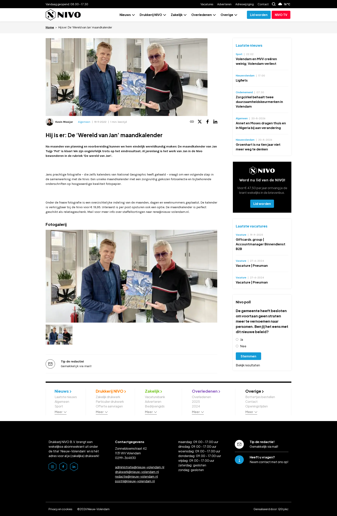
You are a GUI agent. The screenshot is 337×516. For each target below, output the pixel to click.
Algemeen (84, 122)
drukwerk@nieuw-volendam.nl (137, 472)
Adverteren (224, 4)
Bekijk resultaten (248, 365)
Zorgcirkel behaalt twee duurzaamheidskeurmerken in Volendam (259, 101)
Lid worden (262, 204)
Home (50, 27)
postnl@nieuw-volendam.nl (135, 481)
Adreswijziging (244, 4)
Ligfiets (242, 80)
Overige (227, 15)
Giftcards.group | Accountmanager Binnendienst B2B (260, 244)
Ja (241, 339)
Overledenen (201, 15)
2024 (196, 406)
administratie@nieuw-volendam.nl (139, 467)
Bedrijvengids (155, 406)
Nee (243, 346)
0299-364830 (125, 458)
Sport (59, 406)
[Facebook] (207, 122)
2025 (196, 401)
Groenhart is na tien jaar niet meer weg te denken (258, 146)
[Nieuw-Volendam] (63, 14)
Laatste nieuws (249, 45)
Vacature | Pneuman (252, 265)
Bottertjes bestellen (260, 397)
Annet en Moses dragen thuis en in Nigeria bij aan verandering (261, 125)
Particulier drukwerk (110, 401)
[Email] (192, 122)
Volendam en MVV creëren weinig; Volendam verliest (256, 61)
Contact (263, 4)
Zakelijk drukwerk (108, 397)
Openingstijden (256, 406)
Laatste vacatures (251, 226)
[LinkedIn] (215, 122)
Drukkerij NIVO (151, 15)
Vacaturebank (155, 397)
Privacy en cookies (60, 509)
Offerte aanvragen (109, 406)
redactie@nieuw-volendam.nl (136, 476)
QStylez (283, 509)
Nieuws (125, 15)
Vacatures (206, 4)
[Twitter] (200, 122)
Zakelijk (177, 15)
